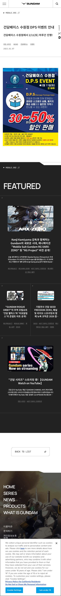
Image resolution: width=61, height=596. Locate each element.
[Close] (56, 543)
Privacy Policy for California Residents (22, 581)
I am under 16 (45, 590)
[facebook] (59, 37)
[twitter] (59, 33)
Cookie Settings (14, 590)
